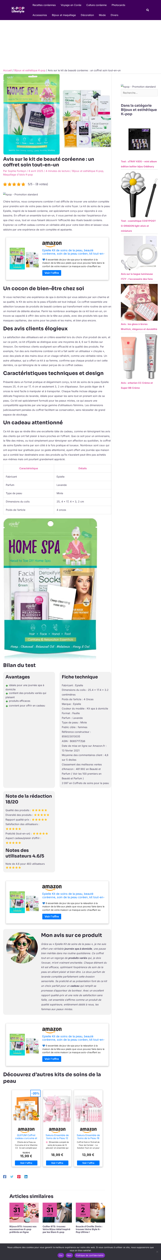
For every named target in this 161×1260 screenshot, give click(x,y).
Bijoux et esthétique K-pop (87, 171)
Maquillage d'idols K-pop (18, 174)
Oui (61, 1255)
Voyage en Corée (71, 5)
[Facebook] (4, 1176)
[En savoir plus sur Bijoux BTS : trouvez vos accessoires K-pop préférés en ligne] (24, 1212)
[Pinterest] (18, 1176)
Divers (114, 15)
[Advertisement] (80, 43)
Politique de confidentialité (89, 1255)
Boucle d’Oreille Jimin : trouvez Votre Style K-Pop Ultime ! (89, 1229)
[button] (147, 10)
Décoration (87, 15)
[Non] (157, 1251)
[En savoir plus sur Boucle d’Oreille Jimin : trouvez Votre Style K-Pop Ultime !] (90, 1212)
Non (69, 1255)
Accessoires (40, 15)
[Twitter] (11, 1176)
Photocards (118, 5)
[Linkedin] (26, 1176)
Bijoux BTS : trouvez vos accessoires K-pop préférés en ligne (22, 1229)
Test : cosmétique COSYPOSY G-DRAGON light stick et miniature (138, 225)
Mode (102, 15)
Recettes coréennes (44, 5)
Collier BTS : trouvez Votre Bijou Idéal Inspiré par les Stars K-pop (56, 1229)
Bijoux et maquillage (64, 15)
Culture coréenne (96, 5)
